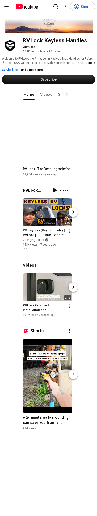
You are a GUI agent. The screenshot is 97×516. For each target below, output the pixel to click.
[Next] (73, 212)
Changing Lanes (33, 240)
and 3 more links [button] (32, 69)
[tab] (29, 94)
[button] (67, 94)
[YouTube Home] (26, 6)
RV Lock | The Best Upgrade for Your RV (48, 169)
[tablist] (48, 94)
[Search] (56, 6)
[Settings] (65, 6)
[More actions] (70, 231)
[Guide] (6, 6)
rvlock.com (12, 69)
